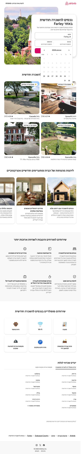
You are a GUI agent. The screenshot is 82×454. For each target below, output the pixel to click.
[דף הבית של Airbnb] (70, 3)
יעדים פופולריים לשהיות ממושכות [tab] (66, 367)
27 (52, 76)
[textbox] (63, 44)
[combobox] (54, 36)
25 (61, 76)
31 (65, 81)
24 (65, 76)
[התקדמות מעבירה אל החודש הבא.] (44, 50)
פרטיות (43, 451)
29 (44, 76)
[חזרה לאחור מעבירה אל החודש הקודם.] (69, 50)
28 (48, 76)
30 (69, 81)
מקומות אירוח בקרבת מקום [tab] (43, 367)
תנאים (37, 451)
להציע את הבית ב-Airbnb (15, 3)
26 (56, 76)
